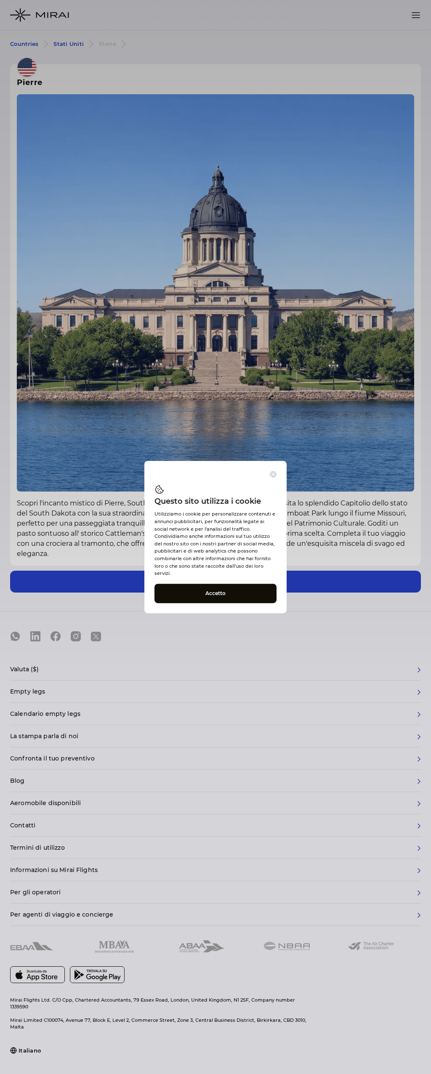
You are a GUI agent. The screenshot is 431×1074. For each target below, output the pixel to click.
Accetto (215, 593)
